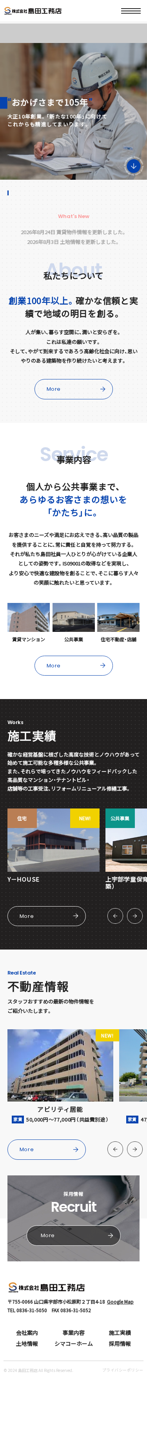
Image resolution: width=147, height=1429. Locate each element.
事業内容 (74, 1332)
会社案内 (27, 1332)
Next (135, 916)
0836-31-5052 (75, 1310)
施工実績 (120, 1332)
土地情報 (27, 1343)
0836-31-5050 (31, 1310)
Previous (115, 916)
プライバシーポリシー (122, 1370)
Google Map (120, 1301)
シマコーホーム (73, 1343)
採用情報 (120, 1343)
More (54, 389)
